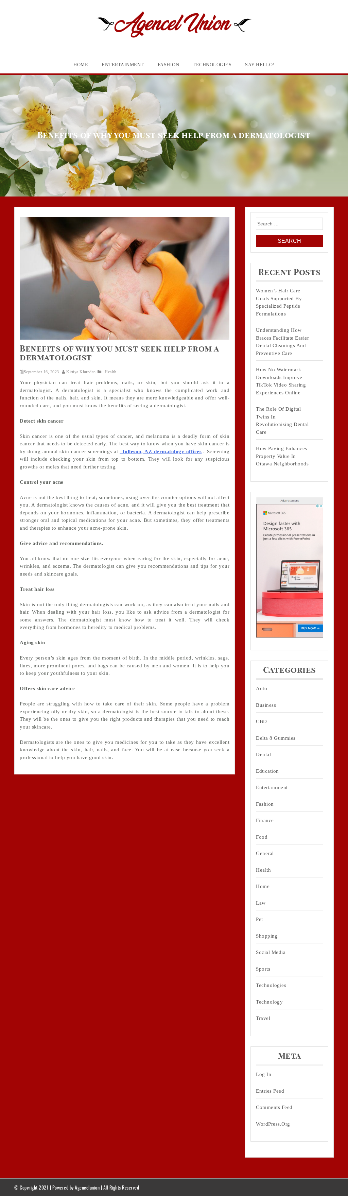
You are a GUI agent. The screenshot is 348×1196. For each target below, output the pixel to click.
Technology (269, 1002)
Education (267, 771)
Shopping (267, 936)
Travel (263, 1018)
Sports (263, 969)
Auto (261, 688)
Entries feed (270, 1091)
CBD (261, 721)
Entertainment (123, 64)
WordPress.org (273, 1124)
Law (261, 903)
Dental (263, 754)
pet (259, 919)
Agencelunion (87, 1187)
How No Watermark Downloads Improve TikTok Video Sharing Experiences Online (281, 381)
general (265, 853)
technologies (212, 64)
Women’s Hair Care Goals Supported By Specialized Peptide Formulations (279, 302)
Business (266, 705)
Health (110, 372)
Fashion (168, 64)
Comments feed (274, 1107)
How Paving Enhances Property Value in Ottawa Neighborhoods (282, 456)
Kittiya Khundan (81, 372)
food (261, 837)
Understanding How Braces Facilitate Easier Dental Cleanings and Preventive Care (282, 341)
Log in (263, 1074)
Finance (265, 820)
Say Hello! (260, 64)
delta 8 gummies (276, 738)
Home (80, 64)
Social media (270, 952)
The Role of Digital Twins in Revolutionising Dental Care (282, 420)
